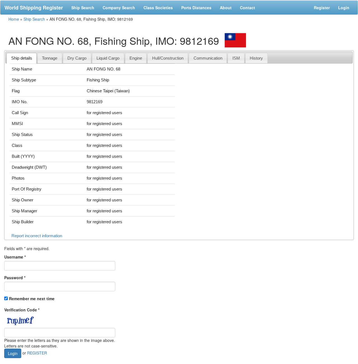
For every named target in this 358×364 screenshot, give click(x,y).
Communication (208, 58)
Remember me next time (32, 298)
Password (14, 277)
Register (322, 7)
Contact (247, 7)
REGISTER (37, 352)
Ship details (21, 58)
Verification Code (21, 310)
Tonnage (49, 58)
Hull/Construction (167, 58)
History (256, 58)
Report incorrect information (36, 235)
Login (343, 7)
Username (15, 257)
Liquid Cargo (107, 58)
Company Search (119, 7)
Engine (135, 58)
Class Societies (158, 7)
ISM (236, 58)
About (226, 7)
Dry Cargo (76, 58)
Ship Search (82, 7)
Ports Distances (196, 7)
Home (13, 19)
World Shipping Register (33, 7)
